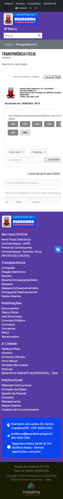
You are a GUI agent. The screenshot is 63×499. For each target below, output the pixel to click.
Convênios (8, 328)
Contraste (22, 8)
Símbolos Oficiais (13, 356)
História (7, 352)
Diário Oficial (10, 312)
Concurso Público (13, 320)
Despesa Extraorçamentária (20, 288)
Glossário (8, 397)
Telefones (8, 4)
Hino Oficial (9, 360)
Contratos (8, 324)
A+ (31, 8)
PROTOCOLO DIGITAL (16, 255)
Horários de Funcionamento (20, 409)
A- (36, 8)
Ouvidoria (20, 4)
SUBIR (48, 480)
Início (8, 44)
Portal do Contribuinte (17, 247)
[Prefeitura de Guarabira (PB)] (31, 19)
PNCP (5, 332)
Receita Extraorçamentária (19, 279)
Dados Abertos (11, 296)
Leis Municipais (12, 316)
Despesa (7, 284)
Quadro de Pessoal (14, 393)
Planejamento (11, 401)
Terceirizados (10, 336)
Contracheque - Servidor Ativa (21, 251)
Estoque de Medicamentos (19, 292)
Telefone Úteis (11, 348)
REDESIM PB (50, 4)
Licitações (8, 267)
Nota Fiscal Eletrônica (16, 239)
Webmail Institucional (16, 385)
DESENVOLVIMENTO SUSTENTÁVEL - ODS (30, 373)
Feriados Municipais (15, 365)
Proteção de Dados (14, 389)
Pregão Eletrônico (13, 271)
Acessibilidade (34, 4)
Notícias (7, 369)
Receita (7, 275)
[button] (39, 35)
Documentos (10, 308)
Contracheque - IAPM (16, 243)
